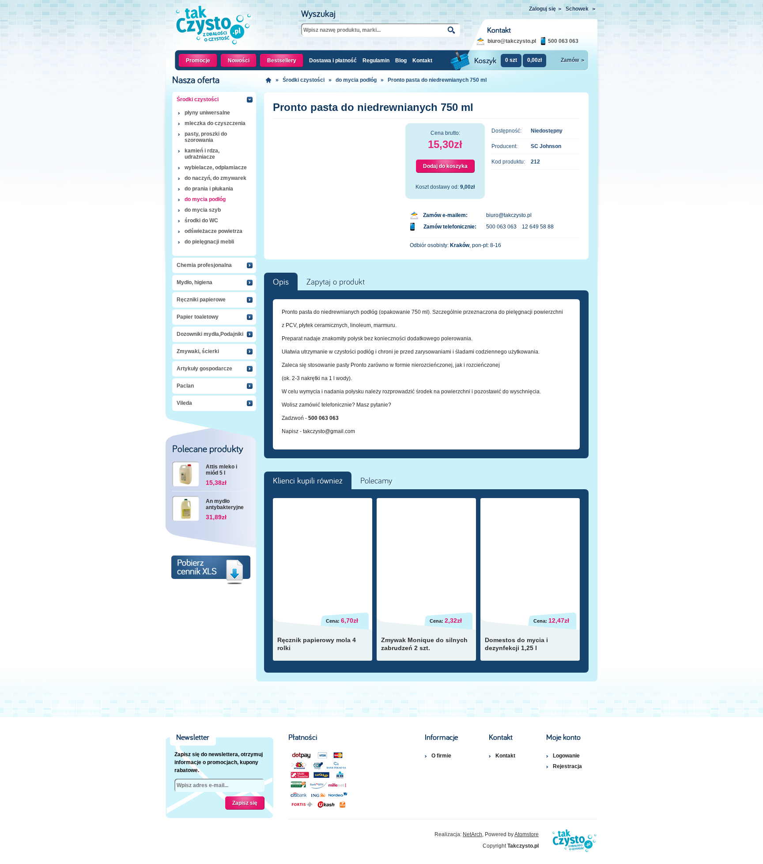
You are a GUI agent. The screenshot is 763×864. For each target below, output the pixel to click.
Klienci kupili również (308, 481)
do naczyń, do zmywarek (215, 178)
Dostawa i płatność (333, 60)
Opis (281, 282)
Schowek (580, 9)
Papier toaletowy (198, 317)
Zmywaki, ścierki (198, 351)
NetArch (472, 834)
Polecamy (376, 481)
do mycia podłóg (205, 199)
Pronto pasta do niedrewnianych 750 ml (437, 80)
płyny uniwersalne (207, 113)
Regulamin (376, 60)
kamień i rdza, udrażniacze (202, 154)
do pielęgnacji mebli (209, 242)
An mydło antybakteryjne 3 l (225, 504)
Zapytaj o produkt (335, 282)
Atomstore (526, 834)
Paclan (185, 386)
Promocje (198, 60)
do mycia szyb (203, 210)
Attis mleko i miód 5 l (221, 470)
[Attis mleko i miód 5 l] (185, 474)
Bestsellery (281, 60)
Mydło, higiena (194, 282)
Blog (401, 60)
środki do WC (201, 220)
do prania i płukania (209, 189)
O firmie (441, 756)
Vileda (184, 403)
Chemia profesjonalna (204, 265)
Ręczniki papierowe (201, 300)
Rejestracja (567, 766)
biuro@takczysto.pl (511, 41)
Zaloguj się (545, 9)
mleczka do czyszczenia (215, 123)
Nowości (238, 60)
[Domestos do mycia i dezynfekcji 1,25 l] (530, 552)
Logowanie (566, 756)
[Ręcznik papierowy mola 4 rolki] (322, 552)
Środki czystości (198, 99)
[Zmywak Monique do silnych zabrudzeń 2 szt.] (426, 552)
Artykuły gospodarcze (204, 368)
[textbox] (380, 30)
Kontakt (422, 60)
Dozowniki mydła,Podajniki (210, 334)
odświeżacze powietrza (213, 231)
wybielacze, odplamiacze (216, 167)
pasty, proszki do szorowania (206, 137)
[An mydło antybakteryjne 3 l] (185, 508)
